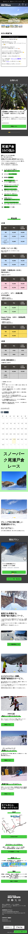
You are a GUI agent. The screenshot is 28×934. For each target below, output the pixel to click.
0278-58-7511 (5, 919)
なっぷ (8, 61)
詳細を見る (14, 572)
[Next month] (7, 412)
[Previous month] (5, 412)
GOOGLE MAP (14, 836)
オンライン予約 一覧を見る (14, 579)
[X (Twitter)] (16, 900)
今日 (2, 412)
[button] (25, 5)
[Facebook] (12, 900)
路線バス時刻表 (14, 881)
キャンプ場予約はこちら (14, 21)
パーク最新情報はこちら (14, 644)
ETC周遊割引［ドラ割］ (14, 851)
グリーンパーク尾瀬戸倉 (16, 58)
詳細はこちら (14, 126)
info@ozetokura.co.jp (6, 920)
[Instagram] (8, 900)
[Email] (20, 900)
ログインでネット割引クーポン (20, 931)
